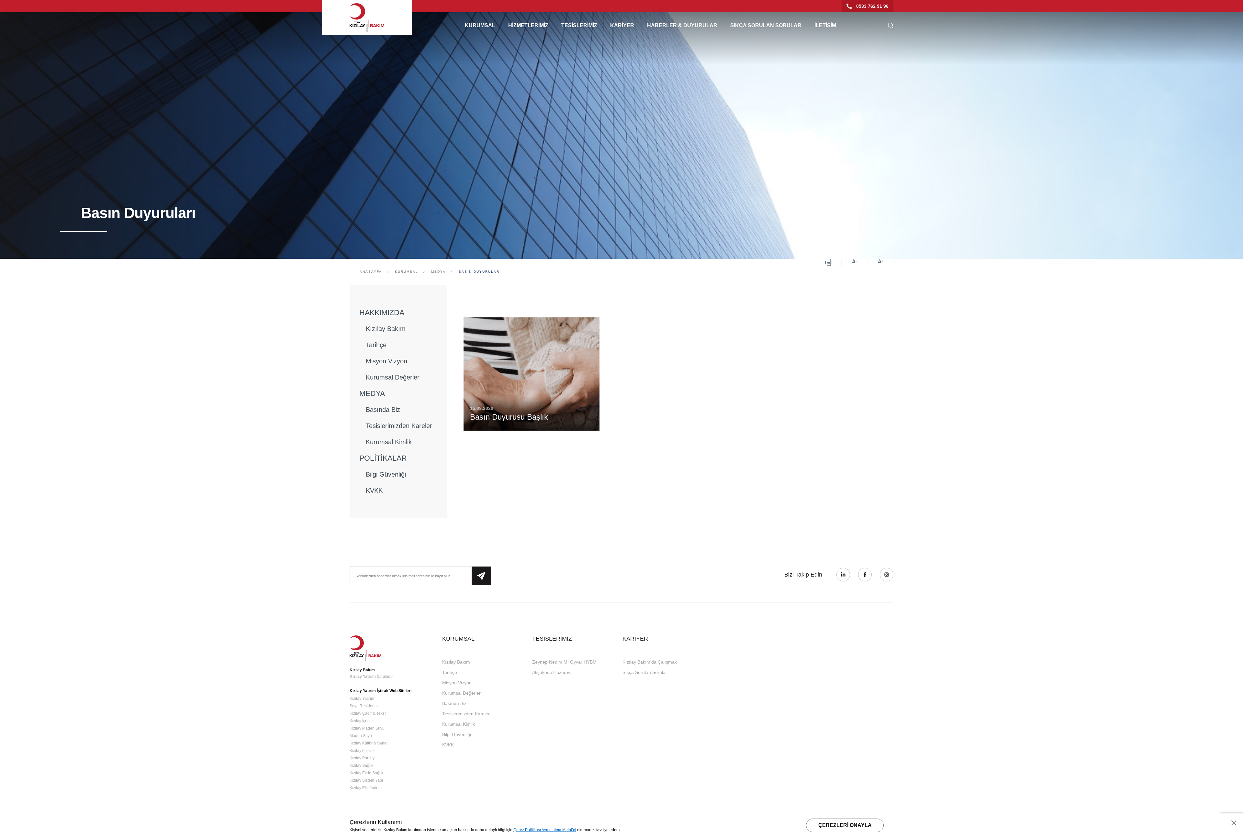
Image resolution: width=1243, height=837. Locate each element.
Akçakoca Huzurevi (551, 672)
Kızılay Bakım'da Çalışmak (649, 662)
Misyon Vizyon (386, 361)
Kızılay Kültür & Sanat (368, 743)
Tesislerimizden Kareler (399, 425)
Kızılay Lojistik (362, 750)
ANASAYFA (371, 271)
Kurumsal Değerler (393, 377)
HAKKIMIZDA (381, 312)
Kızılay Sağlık (361, 765)
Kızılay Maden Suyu (367, 728)
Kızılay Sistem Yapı (366, 780)
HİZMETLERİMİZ (528, 25)
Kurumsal (406, 271)
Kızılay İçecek (362, 721)
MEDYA (372, 393)
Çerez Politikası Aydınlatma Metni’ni (544, 830)
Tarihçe (376, 344)
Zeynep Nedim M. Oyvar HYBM (564, 662)
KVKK (374, 490)
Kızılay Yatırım (363, 676)
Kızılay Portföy (362, 758)
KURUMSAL (480, 25)
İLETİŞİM (825, 25)
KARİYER (622, 25)
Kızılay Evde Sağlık (366, 773)
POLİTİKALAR (383, 458)
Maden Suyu (361, 735)
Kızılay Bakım (386, 328)
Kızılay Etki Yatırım (366, 788)
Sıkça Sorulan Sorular (644, 672)
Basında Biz (383, 409)
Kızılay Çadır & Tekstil (368, 713)
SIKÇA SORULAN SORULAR (765, 25)
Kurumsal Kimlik (389, 442)
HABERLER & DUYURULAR (682, 25)
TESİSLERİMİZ (579, 25)
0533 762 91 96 (872, 6)
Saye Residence (364, 706)
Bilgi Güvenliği (386, 474)
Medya (438, 271)
